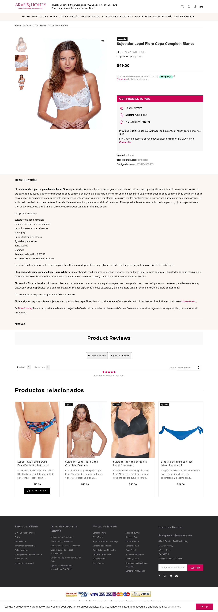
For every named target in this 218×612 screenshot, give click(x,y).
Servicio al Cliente (26, 526)
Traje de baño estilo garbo (104, 550)
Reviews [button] (21, 367)
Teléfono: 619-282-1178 (170, 558)
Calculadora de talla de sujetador (65, 545)
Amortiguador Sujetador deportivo (136, 564)
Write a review (98, 355)
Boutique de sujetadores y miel (28, 554)
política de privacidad (24, 562)
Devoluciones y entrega (25, 532)
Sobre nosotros (21, 550)
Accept (204, 606)
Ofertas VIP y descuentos (62, 541)
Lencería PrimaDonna (135, 570)
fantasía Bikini (99, 558)
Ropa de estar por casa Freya (105, 541)
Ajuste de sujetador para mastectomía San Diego (61, 567)
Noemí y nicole (132, 558)
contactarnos (188, 301)
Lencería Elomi (132, 541)
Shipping (121, 79)
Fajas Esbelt (131, 550)
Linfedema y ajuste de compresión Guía (66, 559)
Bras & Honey (25, 308)
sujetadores (142, 159)
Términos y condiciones (25, 545)
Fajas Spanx (98, 562)
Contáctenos (20, 541)
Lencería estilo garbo (102, 545)
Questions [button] (39, 367)
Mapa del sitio (21, 558)
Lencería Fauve (132, 545)
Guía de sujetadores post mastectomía (62, 551)
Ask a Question (122, 355)
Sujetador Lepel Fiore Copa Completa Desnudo (81, 463)
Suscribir (195, 567)
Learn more (174, 606)
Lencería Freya (99, 532)
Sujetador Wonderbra (135, 554)
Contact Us (125, 142)
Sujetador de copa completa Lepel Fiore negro (130, 463)
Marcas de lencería (105, 526)
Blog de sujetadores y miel (62, 536)
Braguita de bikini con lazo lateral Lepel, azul (177, 463)
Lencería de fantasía (102, 554)
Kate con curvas (133, 532)
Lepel (131, 155)
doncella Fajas (132, 537)
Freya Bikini (98, 537)
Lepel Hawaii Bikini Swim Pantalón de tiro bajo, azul (33, 463)
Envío (17, 537)
